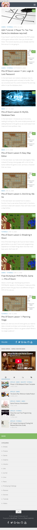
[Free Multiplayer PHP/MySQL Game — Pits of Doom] (18, 262)
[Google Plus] (22, 342)
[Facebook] (16, 342)
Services (5, 495)
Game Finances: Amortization (19, 403)
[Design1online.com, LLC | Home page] (7, 4)
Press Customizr (29, 518)
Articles (12, 382)
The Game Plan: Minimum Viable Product (22, 394)
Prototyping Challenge (9, 486)
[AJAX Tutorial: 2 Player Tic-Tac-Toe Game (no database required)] (18, 16)
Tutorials (10, 27)
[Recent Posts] (5, 377)
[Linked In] (25, 342)
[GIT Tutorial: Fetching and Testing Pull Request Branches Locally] (5, 424)
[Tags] (31, 377)
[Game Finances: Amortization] (5, 404)
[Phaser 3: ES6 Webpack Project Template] (5, 385)
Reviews (5, 490)
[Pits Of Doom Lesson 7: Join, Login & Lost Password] (18, 57)
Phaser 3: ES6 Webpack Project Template (22, 384)
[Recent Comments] (22, 377)
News (3, 109)
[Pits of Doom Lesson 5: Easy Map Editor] (18, 139)
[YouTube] (31, 342)
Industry (23, 382)
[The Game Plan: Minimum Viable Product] (5, 394)
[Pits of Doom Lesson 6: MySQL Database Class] (18, 98)
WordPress (13, 518)
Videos (5, 503)
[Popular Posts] (14, 377)
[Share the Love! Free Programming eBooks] (5, 413)
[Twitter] (19, 342)
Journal (5, 473)
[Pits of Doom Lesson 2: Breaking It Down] (18, 221)
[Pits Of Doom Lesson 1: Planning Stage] (18, 303)
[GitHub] (28, 342)
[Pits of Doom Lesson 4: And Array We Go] (18, 180)
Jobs (4, 468)
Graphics (5, 460)
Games (3, 27)
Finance (18, 401)
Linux (4, 477)
